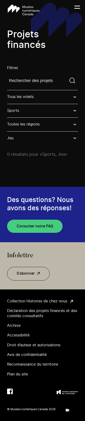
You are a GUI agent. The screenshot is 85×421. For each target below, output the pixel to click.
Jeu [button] (10, 138)
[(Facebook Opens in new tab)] (10, 391)
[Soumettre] (72, 80)
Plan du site (17, 374)
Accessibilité (18, 335)
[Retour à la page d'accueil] (23, 10)
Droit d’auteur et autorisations (33, 345)
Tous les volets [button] (20, 97)
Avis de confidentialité (27, 355)
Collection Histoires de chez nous (37, 301)
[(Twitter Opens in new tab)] (19, 391)
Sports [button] (13, 111)
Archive (14, 325)
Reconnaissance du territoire (32, 364)
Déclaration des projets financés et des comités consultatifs (42, 313)
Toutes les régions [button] (23, 124)
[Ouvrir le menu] (77, 10)
